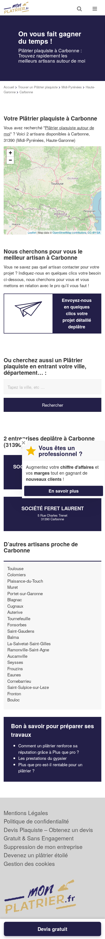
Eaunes (14, 674)
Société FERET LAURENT (52, 508)
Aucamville (17, 656)
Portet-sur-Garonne (25, 593)
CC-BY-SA (94, 232)
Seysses (15, 662)
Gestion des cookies (29, 863)
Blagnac (14, 599)
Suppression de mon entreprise (43, 847)
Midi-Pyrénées (72, 87)
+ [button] (10, 153)
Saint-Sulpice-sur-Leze (28, 687)
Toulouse (15, 568)
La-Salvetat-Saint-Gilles (29, 643)
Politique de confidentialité (36, 821)
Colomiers (16, 574)
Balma (13, 637)
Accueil (9, 87)
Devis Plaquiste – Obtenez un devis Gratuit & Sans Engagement (48, 834)
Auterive (14, 612)
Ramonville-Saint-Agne (28, 649)
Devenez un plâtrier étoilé (36, 855)
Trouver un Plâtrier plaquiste (38, 87)
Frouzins (15, 668)
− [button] (10, 160)
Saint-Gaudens (20, 631)
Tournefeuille (18, 618)
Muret (12, 587)
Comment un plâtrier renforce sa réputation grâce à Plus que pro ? (48, 748)
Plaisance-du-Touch (25, 581)
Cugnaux (15, 606)
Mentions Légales (26, 813)
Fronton (14, 693)
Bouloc (13, 700)
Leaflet (32, 232)
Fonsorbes (17, 624)
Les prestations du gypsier (42, 758)
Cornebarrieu (19, 681)
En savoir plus (64, 491)
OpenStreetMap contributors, (70, 232)
